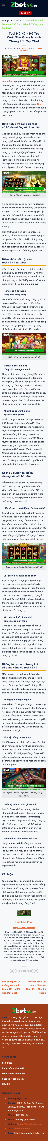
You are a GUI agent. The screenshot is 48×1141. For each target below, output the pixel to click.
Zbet (39, 104)
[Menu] (3, 4)
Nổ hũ (19, 20)
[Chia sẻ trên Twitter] (21, 971)
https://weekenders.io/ (24, 927)
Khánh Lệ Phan (21, 1128)
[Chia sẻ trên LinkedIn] (36, 971)
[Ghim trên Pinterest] (31, 971)
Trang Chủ (7, 20)
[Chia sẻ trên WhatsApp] (12, 971)
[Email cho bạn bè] (26, 971)
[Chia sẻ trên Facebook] (17, 971)
